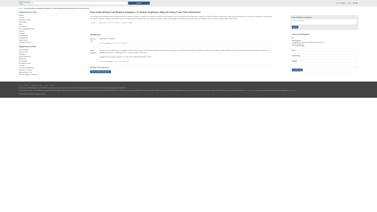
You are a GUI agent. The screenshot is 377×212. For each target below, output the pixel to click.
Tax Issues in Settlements (26, 68)
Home (20, 85)
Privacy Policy (249, 90)
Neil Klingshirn (109, 61)
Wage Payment (23, 40)
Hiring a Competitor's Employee (28, 74)
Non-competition (24, 50)
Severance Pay (23, 35)
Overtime (21, 31)
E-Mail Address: (296, 55)
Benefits (21, 15)
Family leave (22, 59)
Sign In (349, 3)
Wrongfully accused (25, 63)
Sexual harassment (25, 56)
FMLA (20, 24)
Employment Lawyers (37, 85)
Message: (294, 61)
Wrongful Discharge (25, 42)
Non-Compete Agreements (27, 29)
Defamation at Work (25, 20)
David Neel (108, 43)
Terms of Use (291, 90)
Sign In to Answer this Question (100, 72)
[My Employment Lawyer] (26, 4)
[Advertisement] (113, 29)
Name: (294, 50)
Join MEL (52, 85)
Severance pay (23, 52)
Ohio (130, 23)
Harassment (22, 26)
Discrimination (23, 22)
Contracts (22, 17)
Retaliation (22, 33)
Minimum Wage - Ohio (25, 72)
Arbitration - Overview (25, 70)
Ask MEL (26, 85)
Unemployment (23, 38)
